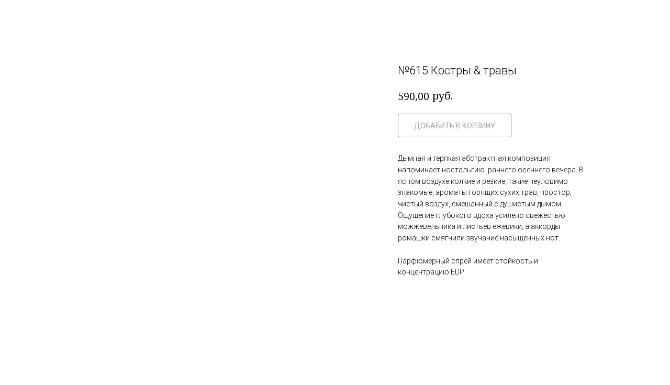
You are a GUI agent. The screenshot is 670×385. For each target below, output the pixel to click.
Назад (31, 16)
